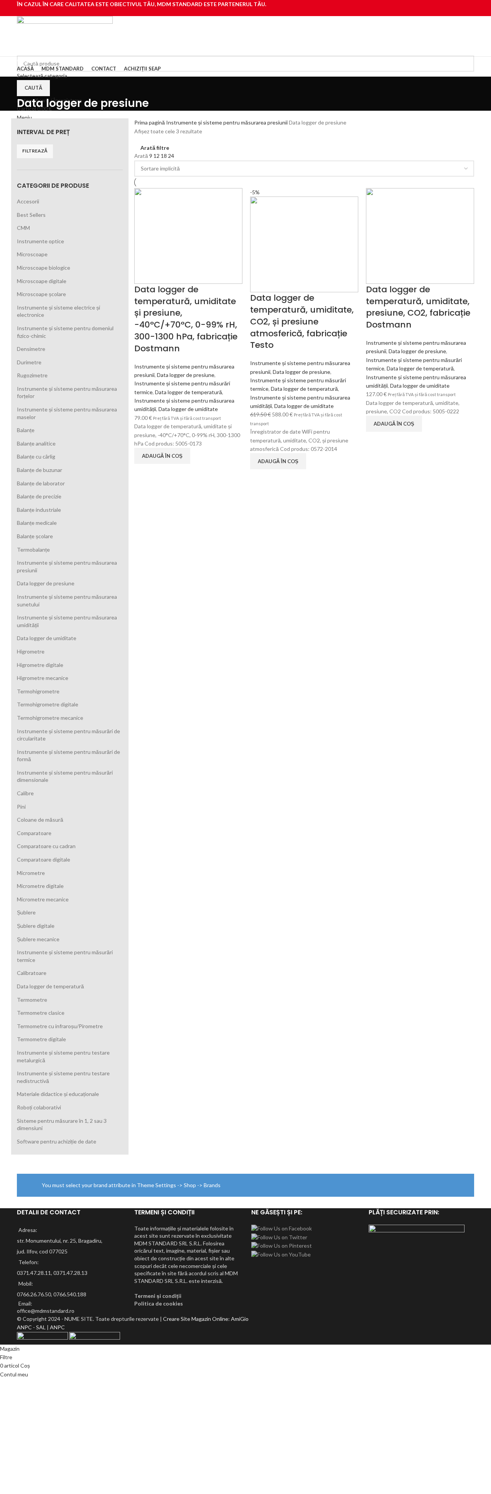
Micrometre (31, 873)
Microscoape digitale (41, 281)
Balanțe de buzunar (39, 470)
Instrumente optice (40, 241)
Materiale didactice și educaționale (58, 1094)
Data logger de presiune (45, 583)
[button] (162, 456)
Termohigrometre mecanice (50, 717)
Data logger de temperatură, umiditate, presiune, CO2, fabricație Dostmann (418, 307)
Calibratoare (31, 973)
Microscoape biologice (43, 267)
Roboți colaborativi (39, 1107)
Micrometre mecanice (43, 899)
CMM (23, 227)
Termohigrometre (38, 691)
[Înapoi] (26, 86)
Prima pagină (150, 122)
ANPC (57, 1327)
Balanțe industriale (39, 509)
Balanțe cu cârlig (36, 456)
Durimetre (29, 362)
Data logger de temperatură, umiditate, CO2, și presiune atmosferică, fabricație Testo (302, 321)
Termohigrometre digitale (47, 704)
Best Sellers (31, 214)
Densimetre (31, 349)
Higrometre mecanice (42, 678)
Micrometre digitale (40, 886)
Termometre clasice (40, 1012)
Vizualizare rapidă (143, 473)
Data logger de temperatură (50, 986)
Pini (21, 806)
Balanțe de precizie (39, 496)
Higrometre (30, 651)
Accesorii (28, 201)
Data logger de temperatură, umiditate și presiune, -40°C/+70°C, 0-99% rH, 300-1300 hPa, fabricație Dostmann (185, 318)
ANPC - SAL (31, 1327)
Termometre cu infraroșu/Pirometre (60, 1026)
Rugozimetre (32, 375)
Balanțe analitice (36, 443)
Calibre (25, 793)
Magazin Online (209, 1318)
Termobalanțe (33, 549)
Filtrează (35, 151)
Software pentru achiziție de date (56, 1141)
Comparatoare (34, 833)
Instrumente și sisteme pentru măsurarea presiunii (227, 122)
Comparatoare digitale (43, 859)
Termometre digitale (41, 1039)
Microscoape (32, 254)
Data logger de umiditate (46, 638)
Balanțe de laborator (41, 483)
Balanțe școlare (35, 536)
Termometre (32, 999)
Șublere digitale (35, 925)
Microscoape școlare (41, 294)
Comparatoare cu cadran (46, 846)
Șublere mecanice (38, 939)
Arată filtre (154, 148)
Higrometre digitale (40, 665)
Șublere (26, 912)
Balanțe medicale (37, 522)
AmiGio (240, 1318)
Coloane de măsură (40, 819)
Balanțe (26, 430)
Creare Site (176, 1318)
